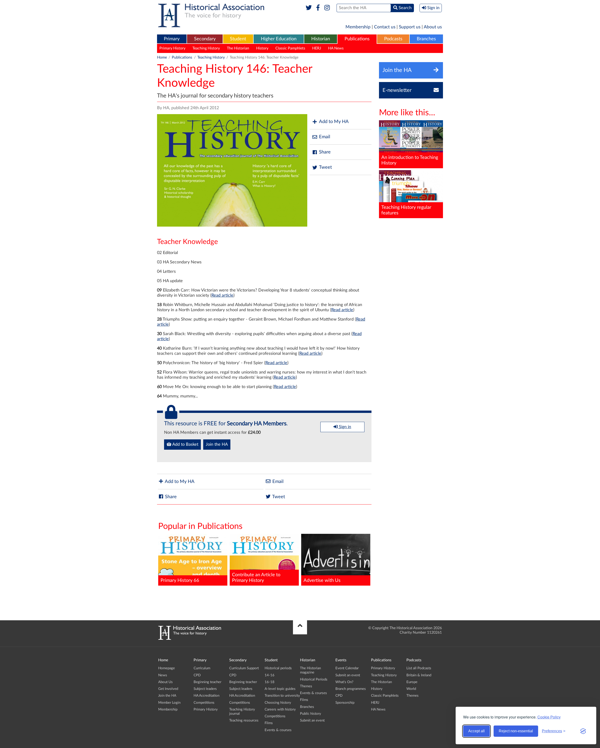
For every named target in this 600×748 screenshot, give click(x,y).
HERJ (316, 48)
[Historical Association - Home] (189, 638)
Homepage (166, 668)
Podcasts (393, 39)
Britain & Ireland (418, 675)
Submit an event (312, 720)
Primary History (172, 48)
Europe (411, 682)
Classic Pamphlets (290, 48)
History (262, 48)
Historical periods (278, 668)
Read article (222, 295)
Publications (357, 39)
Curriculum (202, 668)
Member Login (169, 702)
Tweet (325, 167)
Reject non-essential (516, 731)
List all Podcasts (418, 668)
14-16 (269, 675)
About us (433, 27)
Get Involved (168, 689)
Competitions (204, 702)
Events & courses (278, 730)
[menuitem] (172, 39)
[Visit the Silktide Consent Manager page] (583, 731)
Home (162, 57)
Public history (310, 713)
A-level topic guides (280, 689)
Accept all (476, 731)
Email (324, 137)
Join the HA (217, 444)
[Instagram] (327, 8)
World (411, 689)
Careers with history (280, 709)
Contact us (384, 27)
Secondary (205, 39)
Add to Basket (184, 444)
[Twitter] (309, 8)
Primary (172, 39)
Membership (358, 27)
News (162, 675)
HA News (336, 48)
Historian (320, 39)
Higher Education (278, 39)
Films (269, 723)
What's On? (344, 682)
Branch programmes (350, 689)
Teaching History (206, 48)
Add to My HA (334, 121)
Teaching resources (244, 720)
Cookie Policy (549, 717)
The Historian (238, 48)
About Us (165, 682)
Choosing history (278, 702)
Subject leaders (205, 689)
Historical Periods (313, 679)
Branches (426, 39)
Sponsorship (344, 702)
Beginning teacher (207, 682)
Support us (409, 27)
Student (238, 39)
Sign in (344, 427)
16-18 (269, 682)
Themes (306, 686)
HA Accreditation (206, 695)
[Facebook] (318, 8)
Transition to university (282, 695)
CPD (197, 675)
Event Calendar (347, 668)
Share (325, 152)
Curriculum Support (244, 668)
